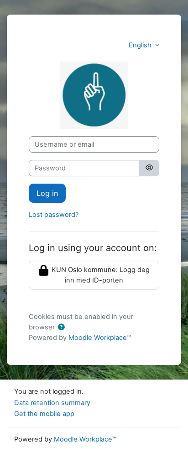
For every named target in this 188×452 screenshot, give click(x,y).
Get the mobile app (44, 414)
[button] (61, 327)
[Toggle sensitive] (149, 168)
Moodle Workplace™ (99, 338)
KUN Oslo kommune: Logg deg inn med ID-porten (100, 275)
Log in (47, 193)
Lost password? (53, 215)
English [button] (141, 45)
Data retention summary (52, 403)
